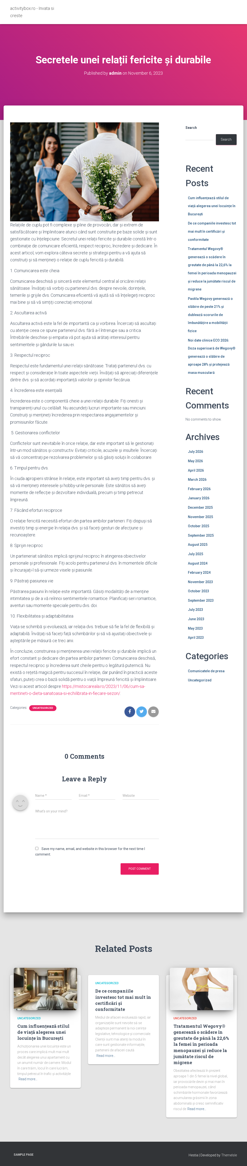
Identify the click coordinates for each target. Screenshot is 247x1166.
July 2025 (195, 554)
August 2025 (197, 545)
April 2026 (196, 470)
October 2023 (198, 591)
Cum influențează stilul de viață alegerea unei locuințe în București (211, 206)
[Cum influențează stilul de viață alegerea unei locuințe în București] (45, 988)
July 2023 (195, 610)
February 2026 (199, 489)
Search (191, 128)
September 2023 (201, 600)
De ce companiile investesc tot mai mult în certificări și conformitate (212, 231)
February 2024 (199, 572)
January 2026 (198, 498)
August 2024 (197, 563)
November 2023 (200, 582)
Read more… (28, 1079)
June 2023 (196, 619)
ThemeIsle (229, 1155)
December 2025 (200, 507)
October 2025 (198, 526)
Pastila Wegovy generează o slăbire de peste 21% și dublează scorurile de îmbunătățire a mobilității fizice (210, 315)
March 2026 (197, 479)
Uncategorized (43, 708)
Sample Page (24, 1154)
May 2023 (195, 628)
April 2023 (196, 637)
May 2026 (195, 461)
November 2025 (200, 517)
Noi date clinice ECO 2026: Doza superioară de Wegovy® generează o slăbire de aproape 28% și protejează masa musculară (211, 356)
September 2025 (201, 535)
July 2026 (195, 452)
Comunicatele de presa (206, 671)
